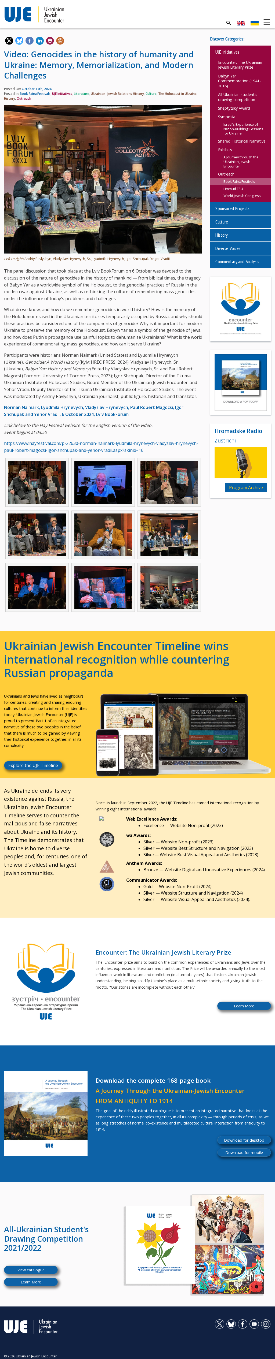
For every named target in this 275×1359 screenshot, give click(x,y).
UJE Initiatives (62, 93)
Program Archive (246, 487)
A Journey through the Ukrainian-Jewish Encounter (241, 162)
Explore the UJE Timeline (33, 765)
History (9, 98)
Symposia (226, 116)
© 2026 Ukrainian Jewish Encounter (30, 1356)
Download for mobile (244, 1152)
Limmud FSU (233, 188)
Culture (151, 93)
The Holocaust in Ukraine (177, 93)
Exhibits (225, 149)
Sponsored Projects (232, 208)
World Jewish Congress (242, 195)
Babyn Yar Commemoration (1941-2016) (239, 80)
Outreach (24, 98)
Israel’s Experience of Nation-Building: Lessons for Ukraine (243, 129)
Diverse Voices (227, 248)
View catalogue (31, 1269)
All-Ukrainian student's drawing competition (237, 97)
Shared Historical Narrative (242, 141)
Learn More (244, 1005)
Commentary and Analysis (237, 261)
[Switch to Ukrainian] (254, 23)
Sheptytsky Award (234, 108)
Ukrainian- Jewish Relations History (117, 93)
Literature (81, 93)
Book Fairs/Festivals (35, 93)
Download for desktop (244, 1140)
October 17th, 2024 (37, 89)
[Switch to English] (241, 23)
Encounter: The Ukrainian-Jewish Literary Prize (240, 65)
